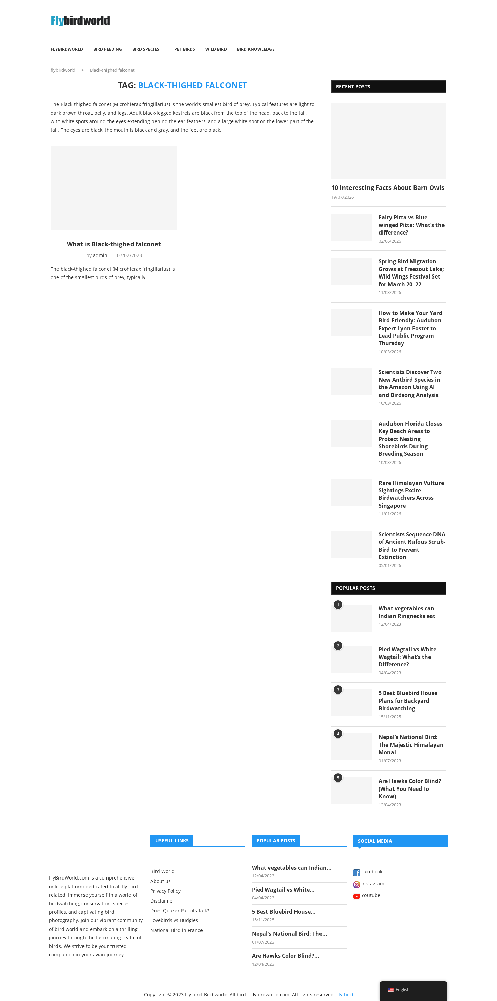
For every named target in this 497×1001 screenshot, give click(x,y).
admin (100, 255)
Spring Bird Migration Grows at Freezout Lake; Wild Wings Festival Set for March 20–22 (411, 273)
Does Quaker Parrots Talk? (179, 910)
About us (160, 881)
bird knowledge (256, 49)
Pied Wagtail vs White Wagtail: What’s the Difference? (407, 657)
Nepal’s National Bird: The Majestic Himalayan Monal (411, 744)
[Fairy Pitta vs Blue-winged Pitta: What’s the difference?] (351, 227)
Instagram (372, 884)
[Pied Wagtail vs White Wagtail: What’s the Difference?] (351, 659)
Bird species (145, 49)
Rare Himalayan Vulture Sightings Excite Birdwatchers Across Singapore (411, 494)
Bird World (162, 871)
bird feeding (107, 49)
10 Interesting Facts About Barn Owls (387, 187)
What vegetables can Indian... (292, 867)
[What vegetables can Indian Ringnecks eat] (351, 618)
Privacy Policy (165, 891)
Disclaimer (162, 900)
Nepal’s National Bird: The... (289, 933)
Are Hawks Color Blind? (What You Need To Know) (410, 788)
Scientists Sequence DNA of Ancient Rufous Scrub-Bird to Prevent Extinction (412, 546)
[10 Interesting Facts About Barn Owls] (388, 141)
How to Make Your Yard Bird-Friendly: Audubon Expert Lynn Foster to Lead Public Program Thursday (410, 328)
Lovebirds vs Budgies (174, 920)
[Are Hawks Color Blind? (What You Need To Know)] (351, 790)
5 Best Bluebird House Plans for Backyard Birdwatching (408, 700)
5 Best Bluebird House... (284, 911)
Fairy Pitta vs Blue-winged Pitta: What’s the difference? (412, 225)
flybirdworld (63, 70)
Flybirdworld (67, 49)
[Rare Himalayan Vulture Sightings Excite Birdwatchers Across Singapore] (351, 492)
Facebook (371, 872)
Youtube (370, 895)
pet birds (184, 49)
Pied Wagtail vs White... (283, 889)
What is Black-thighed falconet (114, 244)
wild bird (216, 49)
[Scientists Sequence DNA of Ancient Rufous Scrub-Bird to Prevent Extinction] (351, 544)
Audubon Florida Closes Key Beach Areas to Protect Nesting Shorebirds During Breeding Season (410, 439)
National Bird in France (176, 930)
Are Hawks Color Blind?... (286, 955)
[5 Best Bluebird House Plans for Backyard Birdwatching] (351, 702)
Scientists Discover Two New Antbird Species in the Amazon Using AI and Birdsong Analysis (410, 383)
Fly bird (344, 994)
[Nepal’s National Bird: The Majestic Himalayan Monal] (351, 746)
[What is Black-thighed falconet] (114, 188)
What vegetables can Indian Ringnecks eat (407, 612)
